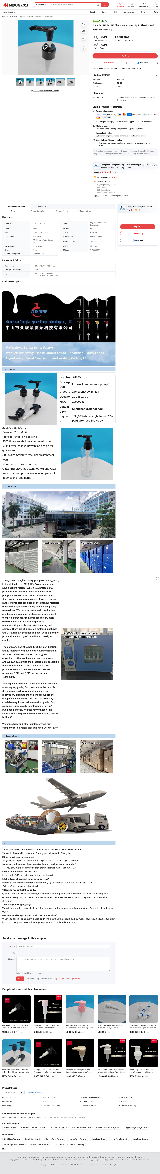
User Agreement (93, 1165)
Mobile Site (130, 1157)
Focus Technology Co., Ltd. (64, 1165)
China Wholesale (70, 1157)
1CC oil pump (46, 1101)
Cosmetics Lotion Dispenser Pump (41, 1144)
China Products (34, 1157)
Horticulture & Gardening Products (33, 1128)
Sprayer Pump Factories (55, 1139)
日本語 (106, 1160)
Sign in (155, 6)
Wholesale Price (83, 1157)
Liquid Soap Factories (12, 1139)
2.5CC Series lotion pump (50, 1097)
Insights (139, 1157)
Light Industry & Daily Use (17, 17)
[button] (108, 211)
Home (4, 17)
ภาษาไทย (118, 1160)
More (4, 1149)
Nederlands (84, 1160)
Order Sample (136, 68)
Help (115, 12)
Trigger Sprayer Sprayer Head (136, 1128)
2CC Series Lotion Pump (88, 1106)
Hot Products (22, 1157)
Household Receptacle (34, 17)
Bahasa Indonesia (145, 1160)
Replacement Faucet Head (81, 1128)
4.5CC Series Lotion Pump (50, 1106)
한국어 (99, 1160)
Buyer (104, 12)
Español (32, 1160)
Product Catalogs (35, 1092)
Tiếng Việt (133, 1160)
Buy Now (125, 56)
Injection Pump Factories (78, 1139)
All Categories (10, 12)
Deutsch (75, 1160)
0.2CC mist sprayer (126, 1097)
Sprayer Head (48, 17)
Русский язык (59, 1160)
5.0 (128, 210)
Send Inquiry (108, 63)
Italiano (68, 1160)
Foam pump (6, 1106)
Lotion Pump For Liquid (119, 1139)
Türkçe (126, 1160)
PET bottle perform (9, 1097)
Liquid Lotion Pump (98, 1139)
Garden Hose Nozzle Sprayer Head (108, 1128)
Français (49, 1160)
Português (41, 1160)
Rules (156, 12)
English (25, 1160)
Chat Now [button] (144, 63)
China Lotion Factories (33, 1139)
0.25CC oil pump (125, 1101)
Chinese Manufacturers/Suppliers (52, 1157)
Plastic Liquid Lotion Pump (14, 1144)
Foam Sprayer (7, 1101)
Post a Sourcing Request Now (67, 978)
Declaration (104, 1165)
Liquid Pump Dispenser (140, 1139)
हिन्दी (111, 1160)
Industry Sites (95, 1157)
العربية (92, 1160)
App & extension (129, 12)
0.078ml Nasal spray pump (90, 1097)
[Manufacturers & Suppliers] (15, 4)
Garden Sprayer (10, 1128)
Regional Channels (108, 1157)
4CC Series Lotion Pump (127, 1106)
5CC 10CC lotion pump (88, 1101)
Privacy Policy (114, 1165)
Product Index (120, 1157)
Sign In (96, 195)
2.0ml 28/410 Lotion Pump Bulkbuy (71, 1144)
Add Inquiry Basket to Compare (46, 90)
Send (20, 978)
